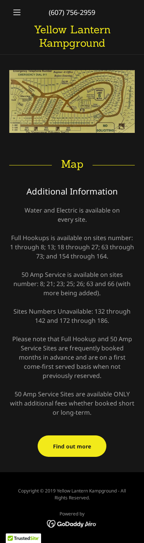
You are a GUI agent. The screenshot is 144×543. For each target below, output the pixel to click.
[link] (72, 36)
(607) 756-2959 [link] (72, 12)
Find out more (72, 446)
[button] (18, 12)
